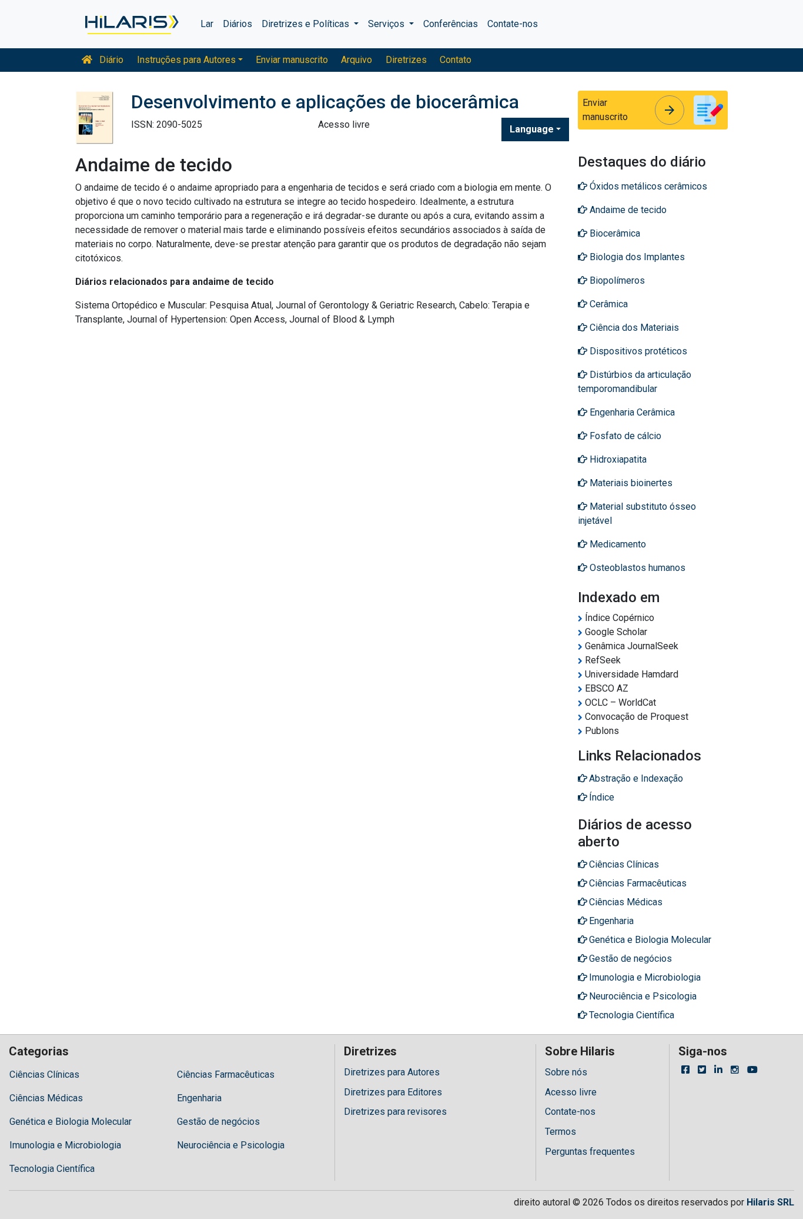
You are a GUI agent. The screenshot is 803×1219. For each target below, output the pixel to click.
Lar (206, 23)
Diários (237, 23)
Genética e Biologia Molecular (70, 1121)
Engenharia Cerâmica (631, 412)
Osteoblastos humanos (636, 567)
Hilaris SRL (770, 1202)
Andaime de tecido (627, 209)
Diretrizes (406, 59)
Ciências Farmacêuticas (226, 1074)
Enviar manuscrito (292, 59)
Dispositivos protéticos (637, 351)
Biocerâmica (613, 233)
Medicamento (616, 544)
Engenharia (199, 1098)
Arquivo (356, 59)
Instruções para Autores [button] (186, 59)
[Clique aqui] (130, 24)
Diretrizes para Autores (392, 1072)
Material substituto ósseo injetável (637, 513)
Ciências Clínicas (44, 1074)
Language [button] (532, 129)
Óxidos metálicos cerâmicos (647, 186)
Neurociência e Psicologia (231, 1145)
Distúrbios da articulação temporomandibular (634, 381)
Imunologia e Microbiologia (65, 1145)
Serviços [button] (387, 23)
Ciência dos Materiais (633, 327)
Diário (110, 59)
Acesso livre (571, 1092)
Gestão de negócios (218, 1121)
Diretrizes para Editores (393, 1092)
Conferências (450, 23)
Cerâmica (607, 304)
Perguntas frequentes (590, 1151)
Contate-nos (512, 23)
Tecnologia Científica (52, 1168)
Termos (560, 1131)
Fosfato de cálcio (624, 435)
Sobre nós (566, 1072)
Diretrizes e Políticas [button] (307, 23)
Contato (455, 59)
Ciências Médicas (46, 1098)
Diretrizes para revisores (395, 1111)
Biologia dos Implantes (636, 257)
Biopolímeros (616, 280)
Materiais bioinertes (629, 483)
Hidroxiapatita (617, 459)
